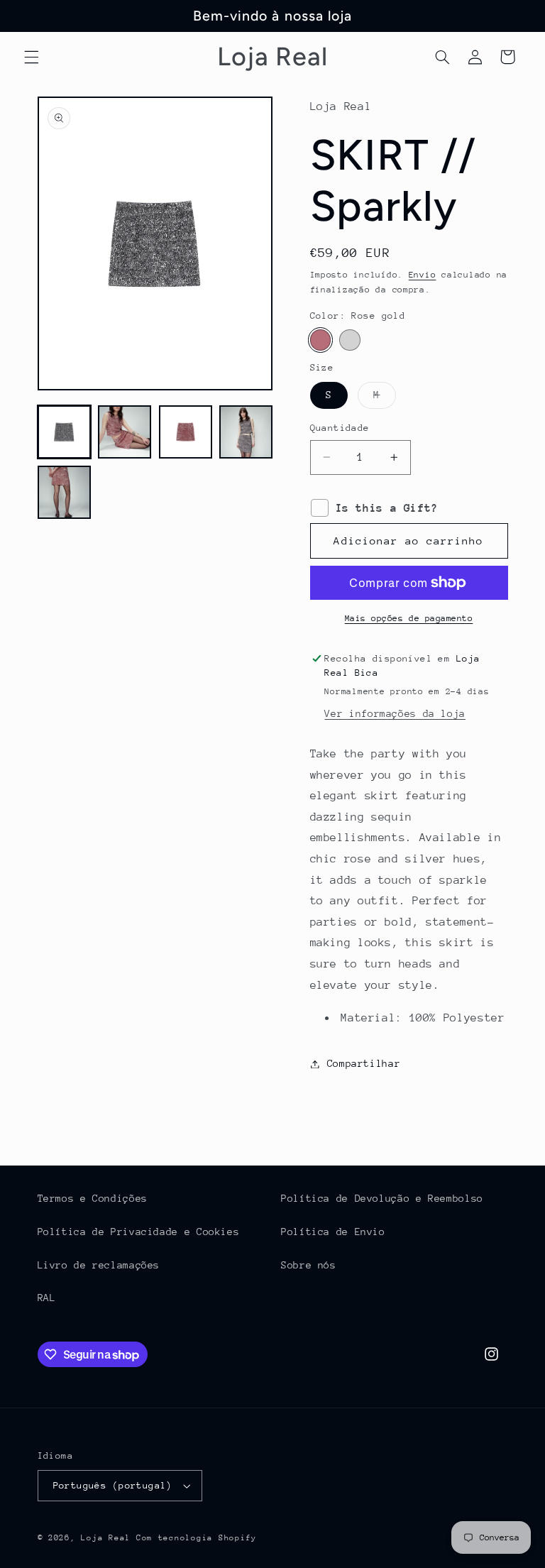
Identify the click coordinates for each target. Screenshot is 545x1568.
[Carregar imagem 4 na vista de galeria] (245, 432)
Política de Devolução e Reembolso (382, 1198)
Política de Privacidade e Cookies (139, 1231)
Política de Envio (333, 1231)
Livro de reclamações (99, 1265)
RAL (47, 1297)
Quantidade (340, 427)
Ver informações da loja (395, 713)
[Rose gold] (320, 339)
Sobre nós (308, 1265)
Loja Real (106, 1537)
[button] (31, 56)
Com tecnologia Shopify (196, 1537)
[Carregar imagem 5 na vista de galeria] (64, 492)
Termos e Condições (93, 1198)
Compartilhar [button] (364, 1063)
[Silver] (349, 339)
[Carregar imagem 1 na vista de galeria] (64, 432)
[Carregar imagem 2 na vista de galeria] (124, 432)
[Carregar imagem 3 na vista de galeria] (185, 432)
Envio (422, 275)
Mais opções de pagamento (409, 618)
